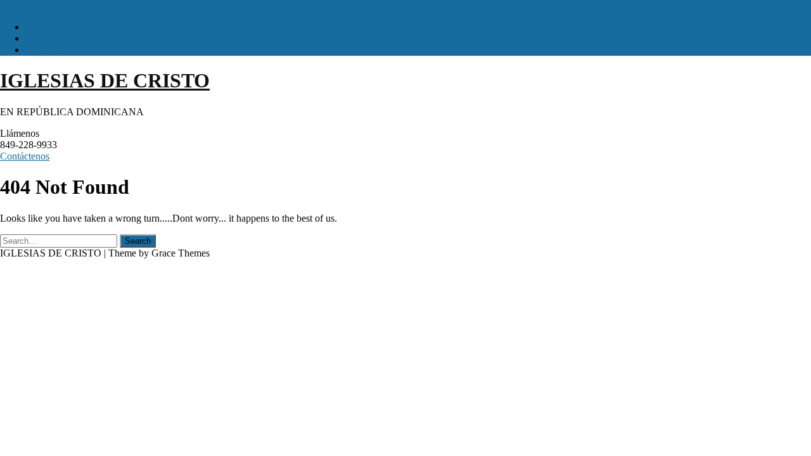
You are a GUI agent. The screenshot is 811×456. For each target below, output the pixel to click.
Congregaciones (57, 49)
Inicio (36, 27)
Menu (11, 5)
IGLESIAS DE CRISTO (105, 80)
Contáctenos (24, 156)
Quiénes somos (55, 38)
